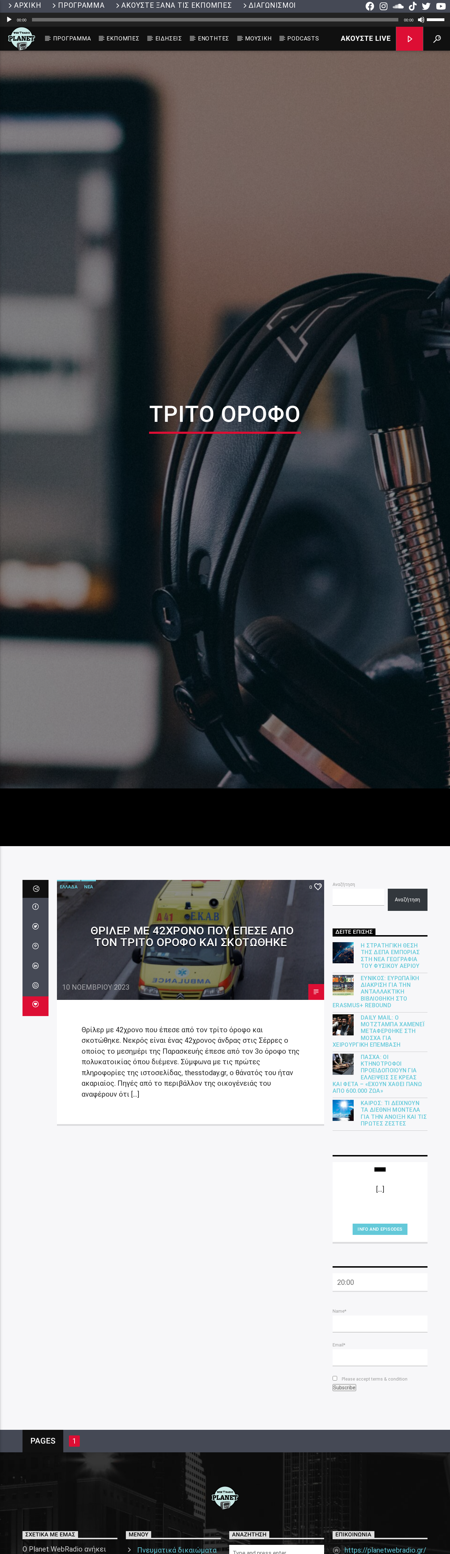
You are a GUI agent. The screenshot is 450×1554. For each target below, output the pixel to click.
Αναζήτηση (344, 947)
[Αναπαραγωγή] (9, 19)
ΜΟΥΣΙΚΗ (258, 38)
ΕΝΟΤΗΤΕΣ (213, 38)
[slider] (436, 19)
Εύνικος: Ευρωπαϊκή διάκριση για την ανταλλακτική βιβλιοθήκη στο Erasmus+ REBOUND (376, 1055)
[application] (225, 20)
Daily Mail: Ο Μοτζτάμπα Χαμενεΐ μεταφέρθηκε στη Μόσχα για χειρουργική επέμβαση (378, 1094)
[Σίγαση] (421, 19)
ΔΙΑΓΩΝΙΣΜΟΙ (272, 5)
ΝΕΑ (88, 949)
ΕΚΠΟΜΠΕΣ (123, 38)
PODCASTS (303, 38)
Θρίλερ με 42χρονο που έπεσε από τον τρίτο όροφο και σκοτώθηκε (192, 999)
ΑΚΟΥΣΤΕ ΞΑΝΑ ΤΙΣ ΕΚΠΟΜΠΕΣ (176, 5)
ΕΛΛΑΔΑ (69, 949)
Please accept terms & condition (374, 1442)
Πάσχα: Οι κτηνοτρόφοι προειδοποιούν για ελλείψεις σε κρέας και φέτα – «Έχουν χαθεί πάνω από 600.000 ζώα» (377, 1137)
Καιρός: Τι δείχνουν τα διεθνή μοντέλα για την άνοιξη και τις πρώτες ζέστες (394, 1176)
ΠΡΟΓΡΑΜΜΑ (81, 5)
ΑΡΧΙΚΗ (27, 5)
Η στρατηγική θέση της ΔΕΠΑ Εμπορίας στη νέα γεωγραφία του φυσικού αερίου (390, 1019)
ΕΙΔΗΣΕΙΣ (168, 38)
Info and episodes (380, 1292)
